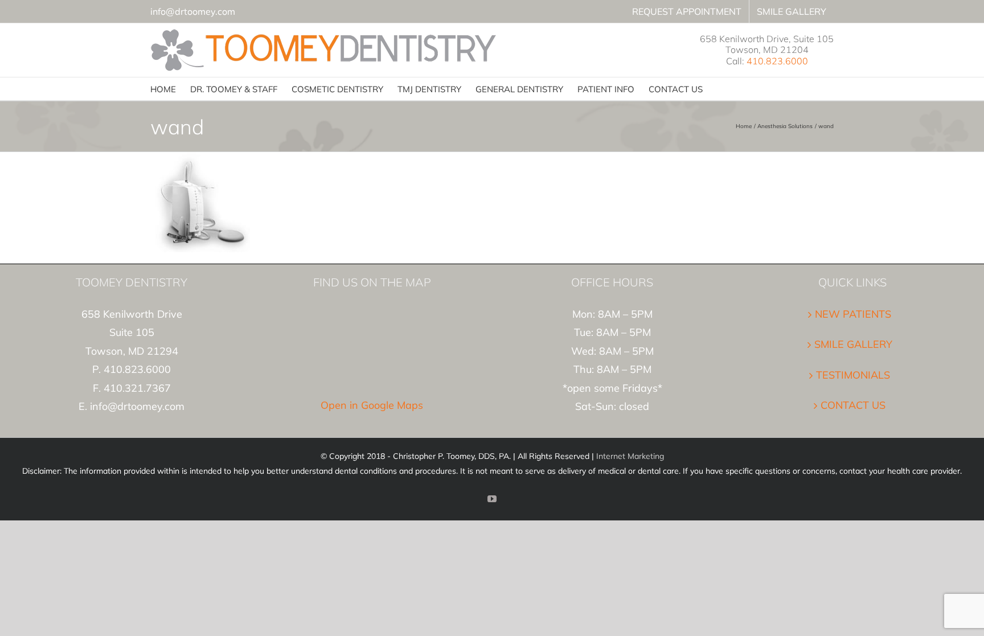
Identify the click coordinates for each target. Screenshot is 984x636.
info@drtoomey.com (192, 11)
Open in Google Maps (372, 405)
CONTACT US (853, 405)
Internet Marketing (630, 456)
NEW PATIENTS (853, 314)
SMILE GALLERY (853, 344)
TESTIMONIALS (853, 374)
